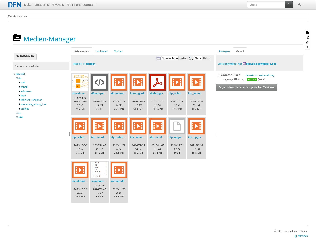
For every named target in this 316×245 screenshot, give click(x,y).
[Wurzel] (20, 73)
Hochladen (102, 51)
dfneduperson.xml (102, 93)
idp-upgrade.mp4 (140, 93)
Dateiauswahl (81, 51)
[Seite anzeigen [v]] (307, 32)
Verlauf (240, 51)
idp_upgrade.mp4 (199, 137)
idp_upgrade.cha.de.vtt (183, 137)
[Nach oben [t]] (307, 47)
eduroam (26, 91)
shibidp (25, 108)
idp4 (23, 95)
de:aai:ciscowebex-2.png (261, 63)
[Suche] (289, 4)
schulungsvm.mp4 (83, 181)
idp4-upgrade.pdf (160, 93)
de (19, 78)
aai (23, 82)
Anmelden (302, 236)
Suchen (118, 51)
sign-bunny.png (101, 181)
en (19, 113)
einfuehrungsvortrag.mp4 (126, 93)
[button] (301, 4)
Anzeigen (224, 51)
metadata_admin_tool (33, 104)
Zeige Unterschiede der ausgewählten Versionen (246, 87)
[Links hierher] (307, 42)
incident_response (31, 99)
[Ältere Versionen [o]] (307, 37)
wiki (20, 117)
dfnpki (24, 86)
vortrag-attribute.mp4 (124, 181)
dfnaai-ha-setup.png (84, 93)
